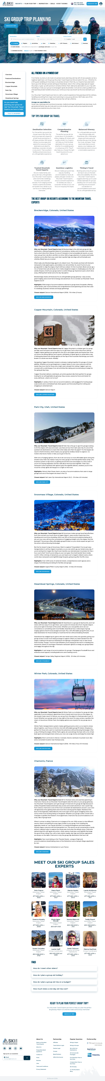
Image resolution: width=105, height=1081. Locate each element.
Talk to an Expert (14, 113)
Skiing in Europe (74, 1045)
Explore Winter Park (43, 748)
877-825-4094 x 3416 (73, 954)
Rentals (85, 43)
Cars (44, 43)
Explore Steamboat (43, 661)
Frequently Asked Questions (41, 1050)
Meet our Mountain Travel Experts (41, 1043)
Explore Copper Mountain (45, 394)
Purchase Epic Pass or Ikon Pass (76, 1058)
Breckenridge (10, 82)
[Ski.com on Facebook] (5, 1048)
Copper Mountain (11, 86)
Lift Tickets (63, 43)
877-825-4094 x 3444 (73, 896)
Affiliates (55, 1042)
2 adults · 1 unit (70, 39)
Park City (8, 90)
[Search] (85, 39)
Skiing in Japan (74, 1042)
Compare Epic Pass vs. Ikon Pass (76, 1063)
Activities (35, 43)
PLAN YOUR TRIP (30, 3)
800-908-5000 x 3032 (90, 925)
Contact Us (39, 1054)
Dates (38, 36)
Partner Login (56, 1048)
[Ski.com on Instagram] (15, 1048)
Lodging (15, 43)
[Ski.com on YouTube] (21, 1048)
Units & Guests (67, 36)
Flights (25, 43)
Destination (13, 36)
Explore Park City (42, 482)
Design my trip (92, 3)
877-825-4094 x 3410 (90, 954)
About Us (38, 1047)
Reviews (38, 1060)
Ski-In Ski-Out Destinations (73, 1049)
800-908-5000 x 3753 (39, 954)
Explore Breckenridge (43, 297)
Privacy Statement (41, 1069)
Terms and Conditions (42, 1066)
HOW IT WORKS (61, 3)
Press (37, 1057)
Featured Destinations (13, 78)
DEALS (52, 3)
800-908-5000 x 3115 (73, 925)
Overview (8, 74)
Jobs (37, 1063)
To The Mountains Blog (75, 1070)
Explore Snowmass (42, 571)
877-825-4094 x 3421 (55, 896)
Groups (55, 1051)
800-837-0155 (56, 926)
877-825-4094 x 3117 (90, 896)
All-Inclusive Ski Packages (74, 1053)
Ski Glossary (73, 1066)
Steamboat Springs (12, 98)
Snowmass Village (11, 94)
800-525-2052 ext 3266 (55, 954)
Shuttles (52, 43)
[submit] (27, 1058)
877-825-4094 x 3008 (38, 925)
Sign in (26, 50)
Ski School (75, 43)
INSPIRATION (43, 3)
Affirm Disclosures (58, 1057)
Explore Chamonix (42, 851)
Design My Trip (11, 26)
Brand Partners (57, 1054)
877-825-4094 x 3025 (38, 896)
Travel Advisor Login (58, 1045)
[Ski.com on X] (10, 1048)
